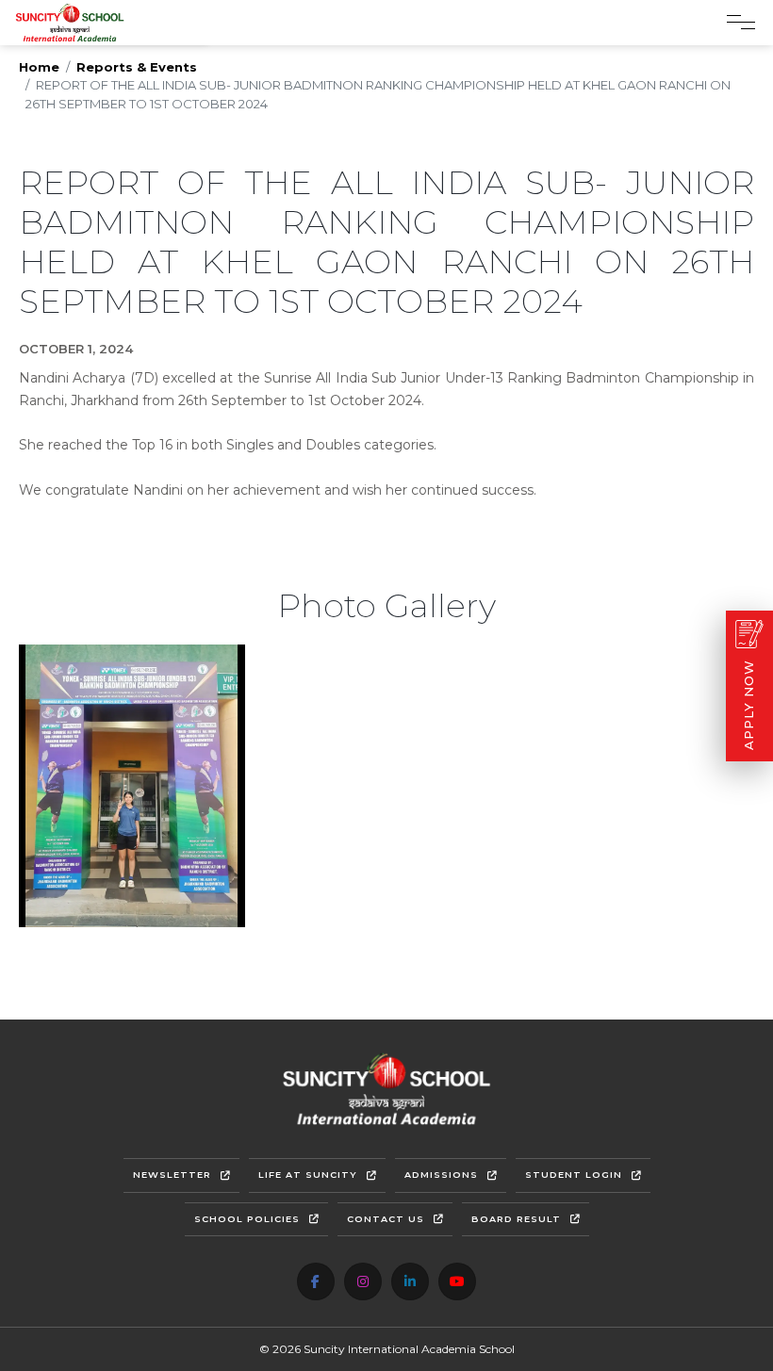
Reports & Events (136, 66)
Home (39, 66)
